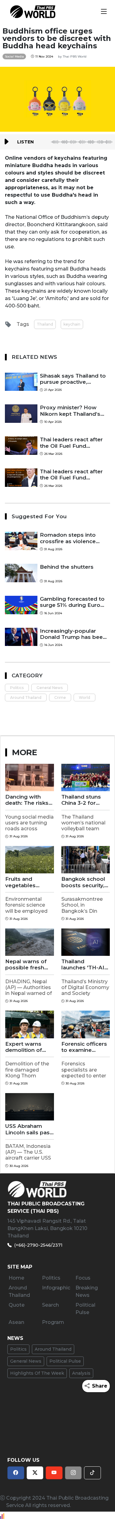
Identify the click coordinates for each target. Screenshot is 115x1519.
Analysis (81, 1373)
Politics (17, 687)
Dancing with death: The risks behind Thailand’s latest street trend (29, 800)
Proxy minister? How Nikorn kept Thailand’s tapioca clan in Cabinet (70, 410)
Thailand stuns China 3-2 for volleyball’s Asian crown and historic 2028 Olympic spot (84, 800)
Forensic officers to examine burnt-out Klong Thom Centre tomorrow (84, 1047)
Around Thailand (25, 697)
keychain (71, 324)
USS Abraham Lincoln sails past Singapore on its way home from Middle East (28, 1129)
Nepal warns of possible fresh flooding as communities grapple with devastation (26, 964)
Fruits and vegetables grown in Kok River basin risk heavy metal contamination (25, 882)
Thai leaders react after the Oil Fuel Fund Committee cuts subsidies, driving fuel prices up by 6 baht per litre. (71, 442)
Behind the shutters (67, 567)
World (84, 697)
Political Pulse (65, 1361)
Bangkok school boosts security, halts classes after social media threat (85, 882)
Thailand (45, 324)
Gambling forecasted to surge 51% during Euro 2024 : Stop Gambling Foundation (72, 602)
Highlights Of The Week (37, 1373)
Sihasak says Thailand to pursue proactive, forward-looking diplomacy (73, 379)
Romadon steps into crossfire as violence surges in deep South (69, 538)
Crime (60, 697)
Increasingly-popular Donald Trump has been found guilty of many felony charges (73, 634)
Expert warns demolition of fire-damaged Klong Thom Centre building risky (26, 1047)
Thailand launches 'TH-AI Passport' (82, 964)
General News (49, 687)
